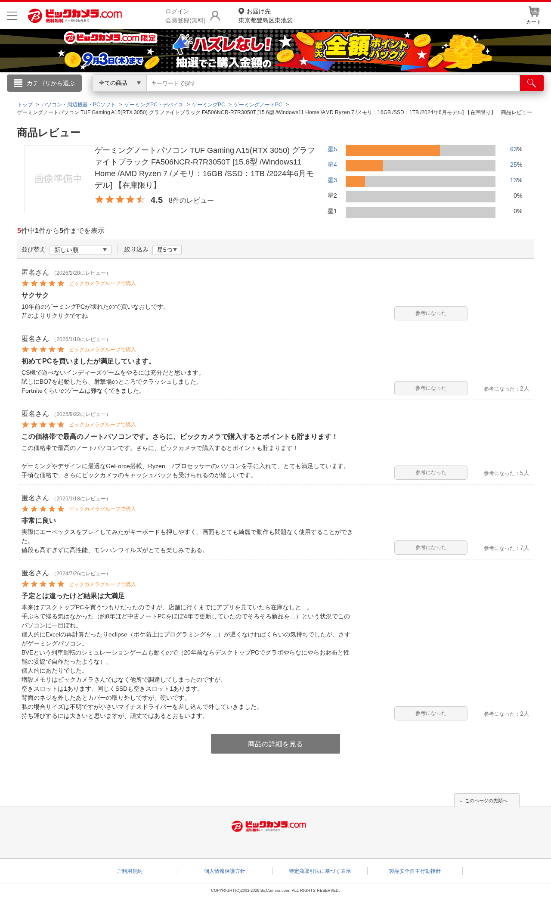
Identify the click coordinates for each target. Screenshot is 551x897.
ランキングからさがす (241, 95)
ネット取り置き (387, 95)
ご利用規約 (129, 871)
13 (513, 180)
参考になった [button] (430, 313)
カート (534, 22)
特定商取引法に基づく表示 (320, 871)
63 (513, 149)
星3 (332, 180)
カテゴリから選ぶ (51, 83)
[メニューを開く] (11, 15)
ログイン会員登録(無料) (185, 16)
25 (513, 164)
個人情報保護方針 (224, 871)
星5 (332, 149)
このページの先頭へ (486, 800)
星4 (332, 164)
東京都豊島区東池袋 (265, 16)
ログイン (90, 97)
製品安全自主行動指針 (415, 871)
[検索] (532, 83)
